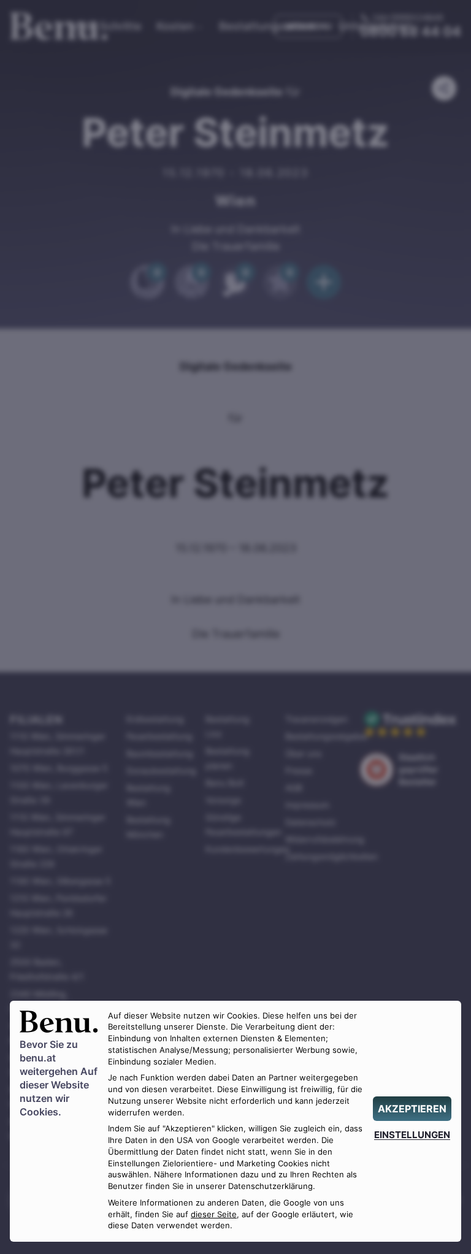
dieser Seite (214, 1214)
